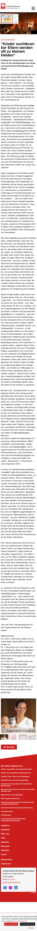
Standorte (5, 830)
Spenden (5, 842)
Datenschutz (6, 859)
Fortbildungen (6, 815)
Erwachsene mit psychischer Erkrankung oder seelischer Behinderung (17, 803)
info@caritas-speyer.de (11, 882)
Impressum (6, 864)
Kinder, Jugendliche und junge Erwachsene (16, 769)
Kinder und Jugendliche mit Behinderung (16, 773)
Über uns (5, 834)
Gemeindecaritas (7, 811)
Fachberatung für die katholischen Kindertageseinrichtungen (13, 819)
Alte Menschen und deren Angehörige (14, 780)
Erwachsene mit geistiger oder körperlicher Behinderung (16, 784)
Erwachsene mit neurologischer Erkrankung (17, 808)
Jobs (3, 838)
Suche (4, 854)
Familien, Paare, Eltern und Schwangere (15, 776)
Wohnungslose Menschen (10, 798)
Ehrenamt (5, 846)
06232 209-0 (10, 879)
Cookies (33, 892)
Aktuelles (5, 850)
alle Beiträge (9, 747)
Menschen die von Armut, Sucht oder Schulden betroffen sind (18, 790)
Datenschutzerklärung (19, 921)
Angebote (5, 825)
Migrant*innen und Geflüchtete (12, 795)
